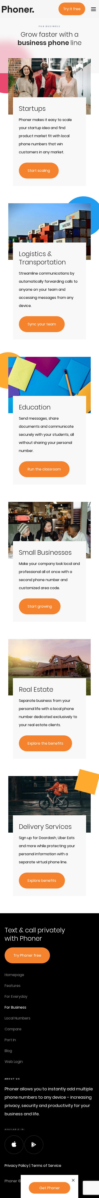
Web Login (14, 1061)
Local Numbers (17, 1018)
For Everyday (16, 996)
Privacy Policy (17, 1165)
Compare (13, 1029)
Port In (10, 1040)
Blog (8, 1050)
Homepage (14, 974)
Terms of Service (46, 1165)
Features (12, 985)
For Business (15, 1007)
